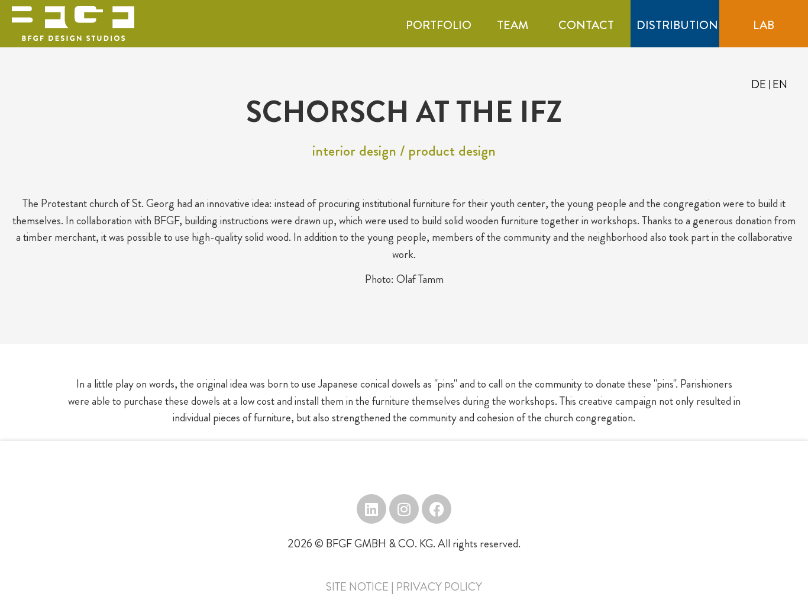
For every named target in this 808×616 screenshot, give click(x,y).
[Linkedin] (371, 509)
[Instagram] (404, 509)
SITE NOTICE (357, 587)
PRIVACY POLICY (439, 587)
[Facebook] (436, 509)
